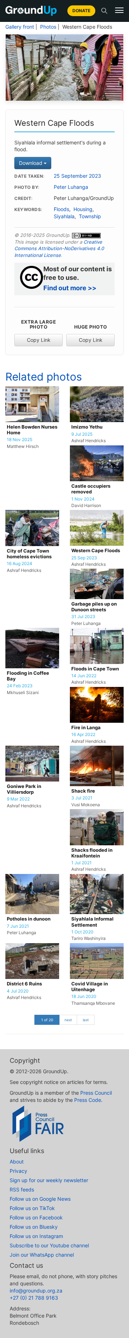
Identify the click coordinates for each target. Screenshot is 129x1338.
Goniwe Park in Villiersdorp (24, 789)
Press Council (96, 1093)
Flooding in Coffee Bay (28, 676)
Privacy (18, 1171)
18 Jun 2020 (83, 996)
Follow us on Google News (40, 1199)
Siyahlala (64, 216)
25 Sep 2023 (84, 557)
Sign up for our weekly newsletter (49, 1180)
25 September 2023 (77, 176)
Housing (82, 209)
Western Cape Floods (95, 550)
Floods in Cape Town (95, 669)
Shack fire (83, 791)
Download (31, 163)
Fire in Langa (86, 727)
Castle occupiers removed (90, 488)
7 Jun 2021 (18, 926)
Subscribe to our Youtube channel (49, 1245)
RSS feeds (22, 1189)
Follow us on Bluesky (34, 1227)
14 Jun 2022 (83, 675)
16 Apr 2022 (83, 734)
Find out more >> (69, 288)
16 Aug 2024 (19, 563)
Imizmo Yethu (86, 427)
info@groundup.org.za (36, 1290)
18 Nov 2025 (19, 439)
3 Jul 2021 (81, 798)
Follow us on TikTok (32, 1208)
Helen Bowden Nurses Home (32, 429)
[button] (119, 10)
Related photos (43, 376)
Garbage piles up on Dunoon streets (94, 606)
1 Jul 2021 (81, 862)
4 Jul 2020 (18, 991)
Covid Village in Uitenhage (89, 986)
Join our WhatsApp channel (42, 1255)
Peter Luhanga (71, 187)
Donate (81, 10)
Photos (48, 27)
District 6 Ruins (24, 983)
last (86, 1020)
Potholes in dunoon (29, 919)
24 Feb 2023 (20, 685)
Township (90, 216)
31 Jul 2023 (83, 616)
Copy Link (39, 340)
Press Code (87, 1100)
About (17, 1161)
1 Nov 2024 (83, 499)
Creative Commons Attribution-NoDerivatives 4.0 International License (59, 248)
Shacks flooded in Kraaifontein (92, 853)
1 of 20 (47, 1020)
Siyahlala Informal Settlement (92, 921)
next (68, 1020)
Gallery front (19, 27)
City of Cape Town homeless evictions (29, 553)
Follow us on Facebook (36, 1217)
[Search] (104, 10)
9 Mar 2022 (18, 799)
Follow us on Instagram (36, 1236)
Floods (61, 209)
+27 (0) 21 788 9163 (34, 1298)
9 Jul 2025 (81, 434)
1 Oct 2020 (82, 932)
